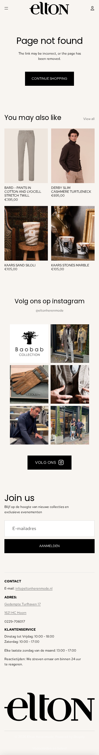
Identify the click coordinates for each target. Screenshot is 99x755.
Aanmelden (49, 546)
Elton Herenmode (40, 737)
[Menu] (6, 8)
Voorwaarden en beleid (49, 748)
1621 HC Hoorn (15, 613)
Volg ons (45, 462)
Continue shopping (49, 78)
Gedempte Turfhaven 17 (22, 604)
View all (89, 119)
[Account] (92, 8)
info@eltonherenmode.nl (34, 588)
